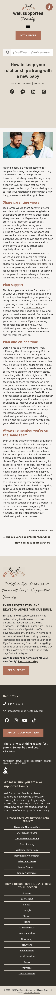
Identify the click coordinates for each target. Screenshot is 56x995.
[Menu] (28, 26)
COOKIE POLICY (36, 761)
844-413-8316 (15, 703)
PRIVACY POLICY (8, 761)
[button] (6, 720)
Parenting (39, 83)
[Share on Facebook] (12, 91)
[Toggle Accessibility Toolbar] (49, 7)
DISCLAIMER (48, 761)
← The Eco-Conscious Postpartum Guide (26, 536)
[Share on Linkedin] (33, 91)
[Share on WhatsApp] (44, 91)
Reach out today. (28, 661)
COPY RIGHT (21, 763)
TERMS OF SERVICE (22, 761)
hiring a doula (33, 307)
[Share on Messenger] (22, 91)
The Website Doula (32, 992)
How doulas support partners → (34, 542)
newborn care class (36, 264)
